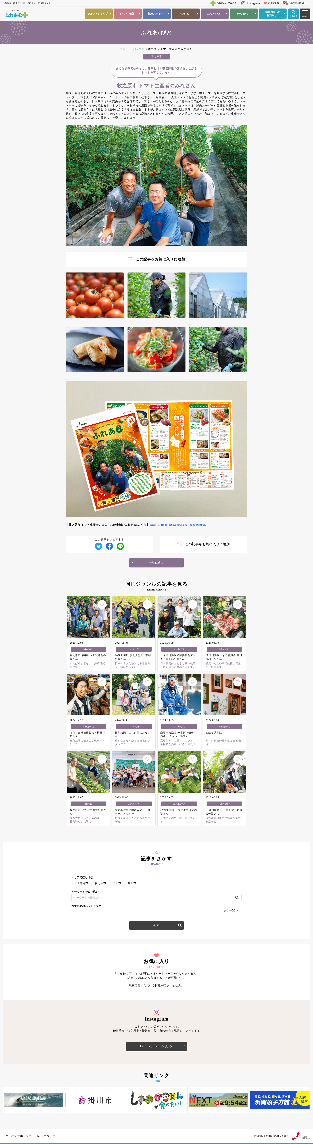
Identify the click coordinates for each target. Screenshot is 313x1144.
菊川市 (132, 883)
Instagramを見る (156, 1046)
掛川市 (117, 883)
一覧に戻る (156, 562)
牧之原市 (100, 883)
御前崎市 (82, 883)
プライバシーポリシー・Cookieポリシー (29, 1135)
